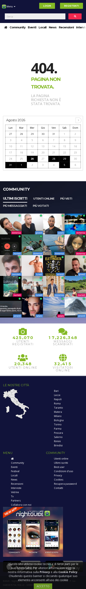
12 (32, 146)
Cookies (58, 479)
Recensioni (66, 27)
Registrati (71, 5)
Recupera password (65, 484)
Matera (58, 412)
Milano (58, 416)
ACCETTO (43, 586)
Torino (58, 424)
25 (21, 158)
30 (43, 134)
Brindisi (58, 445)
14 (53, 146)
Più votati (41, 206)
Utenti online (43, 198)
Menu (9, 6)
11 (21, 146)
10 (10, 146)
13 (43, 146)
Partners (16, 500)
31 (53, 134)
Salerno (58, 437)
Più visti (66, 198)
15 (64, 146)
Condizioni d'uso (63, 471)
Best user (59, 467)
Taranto (58, 407)
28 (21, 134)
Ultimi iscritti (15, 198)
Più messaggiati (15, 206)
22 (64, 152)
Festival (15, 471)
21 (53, 152)
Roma (57, 403)
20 (43, 152)
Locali (42, 27)
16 (75, 146)
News (52, 27)
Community (17, 27)
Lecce (57, 395)
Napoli (58, 399)
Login (47, 5)
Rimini (57, 441)
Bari (56, 391)
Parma (57, 428)
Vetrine (15, 492)
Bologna (59, 420)
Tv (12, 496)
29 (32, 134)
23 (75, 152)
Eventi (32, 27)
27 (10, 134)
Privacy (58, 475)
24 (10, 158)
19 (32, 152)
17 (10, 152)
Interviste (16, 488)
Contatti (58, 488)
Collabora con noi (21, 504)
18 (21, 152)
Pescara (58, 433)
